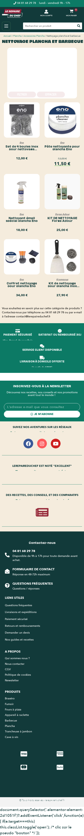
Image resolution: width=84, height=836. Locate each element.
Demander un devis (17, 633)
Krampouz (62, 279)
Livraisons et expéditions (21, 612)
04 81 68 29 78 (24, 551)
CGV (8, 669)
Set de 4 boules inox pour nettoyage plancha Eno (21, 149)
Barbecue (11, 720)
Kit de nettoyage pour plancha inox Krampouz (62, 286)
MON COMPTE (46, 15)
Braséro (10, 698)
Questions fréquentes (33, 584)
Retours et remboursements (22, 626)
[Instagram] (42, 443)
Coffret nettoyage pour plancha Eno (22, 284)
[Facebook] (28, 443)
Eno (22, 142)
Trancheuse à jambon (18, 731)
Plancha (17, 35)
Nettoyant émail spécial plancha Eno (22, 219)
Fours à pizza (13, 709)
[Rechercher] (78, 26)
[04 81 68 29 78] (7, 555)
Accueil (7, 35)
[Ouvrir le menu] (6, 26)
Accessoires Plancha (34, 35)
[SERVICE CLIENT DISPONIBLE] (42, 346)
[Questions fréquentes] (7, 585)
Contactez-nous (42, 542)
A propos (13, 652)
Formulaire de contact (34, 569)
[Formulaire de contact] (7, 571)
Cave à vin (11, 737)
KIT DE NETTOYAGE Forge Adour (62, 219)
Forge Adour (62, 214)
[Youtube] (56, 443)
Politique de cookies (18, 675)
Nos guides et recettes (19, 640)
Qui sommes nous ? (17, 658)
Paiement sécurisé (16, 619)
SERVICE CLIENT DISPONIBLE (42, 349)
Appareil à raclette (17, 715)
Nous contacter (14, 664)
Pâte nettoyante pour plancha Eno (62, 147)
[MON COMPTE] (46, 12)
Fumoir (9, 704)
